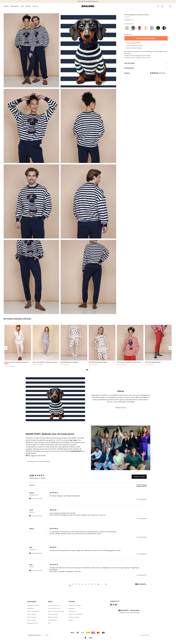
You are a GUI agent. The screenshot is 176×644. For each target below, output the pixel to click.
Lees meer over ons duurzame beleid (38, 461)
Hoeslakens (30, 608)
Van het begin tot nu (54, 605)
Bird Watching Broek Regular (69, 362)
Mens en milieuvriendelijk (56, 611)
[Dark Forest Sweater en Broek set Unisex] (158, 28)
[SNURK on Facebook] (111, 604)
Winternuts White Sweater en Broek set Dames (16, 363)
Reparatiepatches (32, 623)
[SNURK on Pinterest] (116, 604)
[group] (39, 475)
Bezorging (72, 608)
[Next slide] (166, 28)
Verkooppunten (52, 620)
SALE (22, 6)
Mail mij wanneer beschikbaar (146, 38)
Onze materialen (53, 614)
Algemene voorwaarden (76, 614)
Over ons (35, 6)
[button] (157, 73)
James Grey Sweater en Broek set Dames (45, 362)
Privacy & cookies (74, 617)
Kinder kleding (31, 614)
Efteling (28, 6)
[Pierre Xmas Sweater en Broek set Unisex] (139, 28)
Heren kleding (31, 620)
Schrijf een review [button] (139, 476)
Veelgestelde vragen (75, 605)
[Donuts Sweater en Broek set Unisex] (145, 28)
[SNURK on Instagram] (113, 604)
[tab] (87, 369)
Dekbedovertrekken (33, 605)
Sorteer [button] (31, 485)
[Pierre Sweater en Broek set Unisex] (133, 28)
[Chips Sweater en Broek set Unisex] (127, 28)
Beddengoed (14, 6)
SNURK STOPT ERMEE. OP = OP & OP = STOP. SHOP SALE (88, 1)
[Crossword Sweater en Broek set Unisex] (151, 28)
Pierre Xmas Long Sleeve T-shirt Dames (129, 362)
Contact (71, 620)
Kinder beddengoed (33, 611)
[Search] (158, 6)
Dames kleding (31, 617)
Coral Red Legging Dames (153, 362)
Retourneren (72, 611)
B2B (49, 623)
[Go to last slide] (5, 348)
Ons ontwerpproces (54, 608)
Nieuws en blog (52, 617)
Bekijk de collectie (120, 407)
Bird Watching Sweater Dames (98, 362)
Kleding (6, 6)
